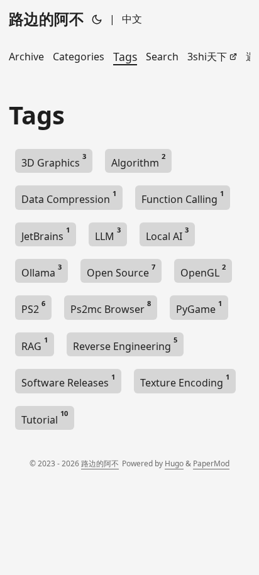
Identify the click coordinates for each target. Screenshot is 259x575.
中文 (132, 19)
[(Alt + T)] (96, 19)
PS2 (33, 307)
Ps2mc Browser (110, 307)
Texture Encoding (184, 380)
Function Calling (182, 197)
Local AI (167, 234)
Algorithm (138, 160)
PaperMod (211, 463)
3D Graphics (53, 160)
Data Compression (68, 197)
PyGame (199, 307)
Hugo (174, 463)
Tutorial (44, 417)
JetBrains (45, 234)
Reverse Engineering (125, 344)
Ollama (41, 270)
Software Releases (68, 380)
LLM (108, 234)
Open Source (121, 270)
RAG (34, 344)
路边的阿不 (46, 18)
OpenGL (203, 270)
